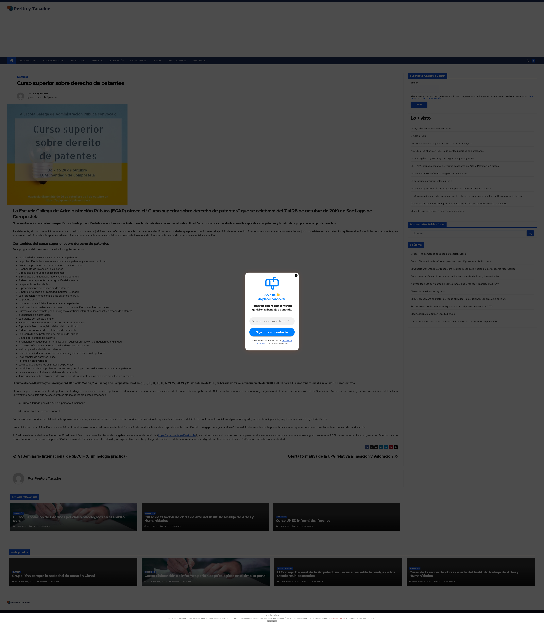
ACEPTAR (272, 621)
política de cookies (338, 618)
